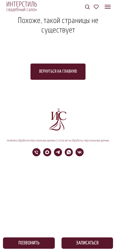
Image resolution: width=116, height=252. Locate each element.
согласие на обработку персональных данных (83, 140)
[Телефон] (36, 154)
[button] (87, 6)
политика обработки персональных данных (31, 140)
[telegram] (58, 154)
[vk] (80, 154)
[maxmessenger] (47, 154)
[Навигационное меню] (108, 7)
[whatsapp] (69, 154)
